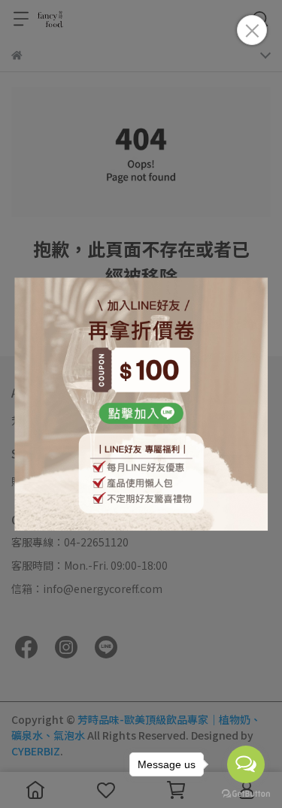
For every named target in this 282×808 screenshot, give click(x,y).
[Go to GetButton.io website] (246, 792)
